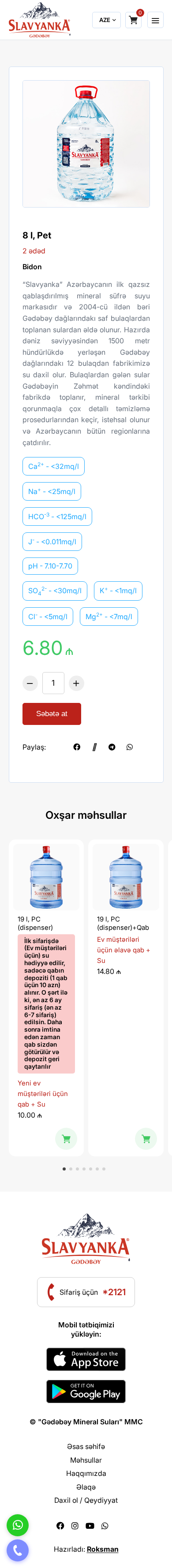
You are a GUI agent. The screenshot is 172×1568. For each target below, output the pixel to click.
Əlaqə (86, 1487)
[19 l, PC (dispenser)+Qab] (126, 877)
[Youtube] (90, 1526)
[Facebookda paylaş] (76, 747)
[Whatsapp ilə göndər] (129, 747)
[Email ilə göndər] (94, 747)
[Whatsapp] (104, 1526)
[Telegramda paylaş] (112, 747)
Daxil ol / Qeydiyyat (86, 1500)
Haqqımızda (86, 1473)
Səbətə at (51, 714)
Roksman (103, 1549)
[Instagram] (75, 1526)
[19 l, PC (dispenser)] (46, 877)
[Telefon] (18, 1550)
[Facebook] (60, 1526)
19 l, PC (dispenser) (35, 923)
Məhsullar (86, 1460)
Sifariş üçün (93, 1292)
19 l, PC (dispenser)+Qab (123, 923)
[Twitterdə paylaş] (59, 747)
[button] (64, 1168)
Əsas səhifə (86, 1446)
